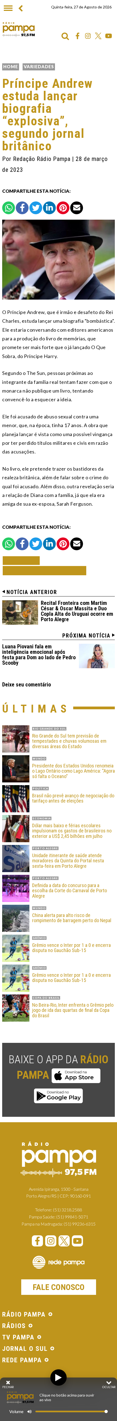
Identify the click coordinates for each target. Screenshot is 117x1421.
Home (10, 66)
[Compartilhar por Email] (76, 207)
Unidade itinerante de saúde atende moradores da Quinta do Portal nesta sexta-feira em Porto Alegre (68, 861)
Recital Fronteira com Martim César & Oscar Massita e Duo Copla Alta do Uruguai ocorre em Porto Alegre (77, 611)
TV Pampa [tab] (18, 1337)
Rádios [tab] (14, 1326)
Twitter (98, 36)
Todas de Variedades (44, 570)
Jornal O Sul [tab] (25, 1348)
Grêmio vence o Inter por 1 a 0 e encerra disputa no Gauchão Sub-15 (71, 948)
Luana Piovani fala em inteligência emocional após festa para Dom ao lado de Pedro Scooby (39, 654)
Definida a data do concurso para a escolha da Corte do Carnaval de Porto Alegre (69, 891)
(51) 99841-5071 (72, 1216)
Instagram (88, 36)
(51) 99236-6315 (80, 1223)
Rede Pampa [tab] (22, 1360)
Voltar (23, 560)
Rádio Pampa (18, 29)
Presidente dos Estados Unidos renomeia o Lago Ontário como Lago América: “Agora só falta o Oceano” (73, 771)
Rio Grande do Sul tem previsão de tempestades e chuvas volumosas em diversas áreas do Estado (69, 741)
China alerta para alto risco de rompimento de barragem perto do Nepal (71, 918)
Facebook (77, 36)
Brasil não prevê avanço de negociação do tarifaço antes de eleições (73, 798)
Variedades (39, 66)
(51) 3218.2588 (67, 1209)
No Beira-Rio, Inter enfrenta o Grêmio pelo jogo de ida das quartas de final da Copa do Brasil (72, 1010)
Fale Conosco (59, 1287)
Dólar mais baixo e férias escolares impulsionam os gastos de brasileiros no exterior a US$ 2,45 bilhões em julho (72, 831)
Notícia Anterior (32, 592)
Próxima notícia (86, 635)
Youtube (108, 36)
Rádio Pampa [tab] (24, 1314)
